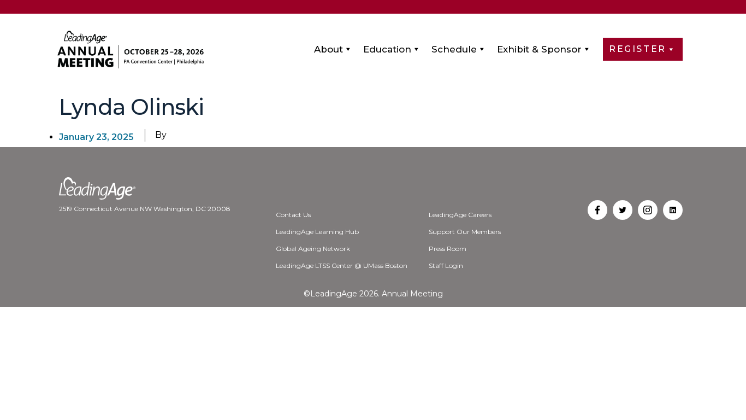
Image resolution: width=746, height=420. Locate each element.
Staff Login (446, 265)
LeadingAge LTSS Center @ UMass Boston (341, 265)
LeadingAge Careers (460, 215)
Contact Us (293, 215)
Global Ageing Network (313, 248)
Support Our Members (465, 232)
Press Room (447, 248)
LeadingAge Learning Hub (317, 232)
